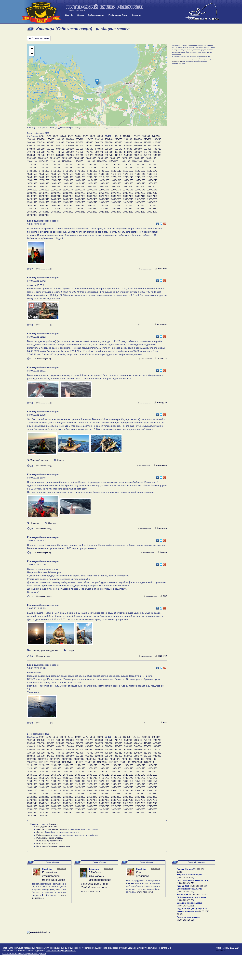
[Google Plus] (164, 223)
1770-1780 (44, 180)
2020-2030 (80, 186)
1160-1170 (102, 161)
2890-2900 (68, 212)
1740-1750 (140, 177)
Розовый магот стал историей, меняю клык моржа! (54, 876)
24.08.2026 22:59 (198, 894)
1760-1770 (32, 180)
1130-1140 (66, 161)
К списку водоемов (40, 38)
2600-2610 (116, 202)
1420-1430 (152, 167)
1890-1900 (56, 183)
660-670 (118, 149)
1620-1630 (128, 174)
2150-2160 (104, 189)
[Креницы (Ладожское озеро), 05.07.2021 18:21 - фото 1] (43, 391)
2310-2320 (32, 196)
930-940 (108, 155)
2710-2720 (116, 205)
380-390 (118, 142)
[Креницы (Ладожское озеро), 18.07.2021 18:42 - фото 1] (36, 254)
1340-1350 (56, 167)
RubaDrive (47, 869)
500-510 (99, 145)
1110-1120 (43, 161)
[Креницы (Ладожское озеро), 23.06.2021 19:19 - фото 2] (60, 635)
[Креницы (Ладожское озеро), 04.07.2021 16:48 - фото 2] (75, 508)
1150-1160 (90, 161)
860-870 (40, 155)
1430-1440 (32, 171)
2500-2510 (128, 199)
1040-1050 (91, 158)
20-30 (55, 136)
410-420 (147, 142)
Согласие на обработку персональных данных (24, 953)
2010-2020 (68, 186)
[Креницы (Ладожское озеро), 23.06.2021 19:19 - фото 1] (36, 635)
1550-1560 (44, 174)
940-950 (118, 155)
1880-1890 (44, 183)
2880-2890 (56, 212)
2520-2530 (152, 199)
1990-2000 (44, 186)
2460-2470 (80, 199)
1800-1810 (80, 180)
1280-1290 (116, 164)
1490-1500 (104, 171)
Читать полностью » (90, 891)
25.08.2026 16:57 (185, 883)
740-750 (60, 152)
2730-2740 (140, 205)
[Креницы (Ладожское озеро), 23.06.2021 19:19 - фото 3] (84, 635)
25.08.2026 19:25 (185, 877)
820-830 (138, 152)
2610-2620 (128, 202)
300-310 (40, 142)
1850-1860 (140, 180)
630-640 (89, 149)
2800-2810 (92, 208)
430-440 (31, 145)
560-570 (157, 145)
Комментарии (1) (45, 656)
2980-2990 (44, 215)
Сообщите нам (80, 128)
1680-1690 (68, 177)
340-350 (79, 142)
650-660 (108, 149)
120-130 (136, 136)
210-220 (89, 139)
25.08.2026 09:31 (198, 886)
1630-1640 (140, 174)
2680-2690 (80, 205)
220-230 (99, 139)
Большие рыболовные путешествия (53, 846)
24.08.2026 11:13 (185, 906)
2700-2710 (104, 205)
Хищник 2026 (183, 886)
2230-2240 (68, 193)
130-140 (146, 136)
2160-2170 (116, 189)
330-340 (70, 142)
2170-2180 (128, 189)
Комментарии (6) (45, 269)
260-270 (138, 139)
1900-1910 (68, 183)
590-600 (50, 149)
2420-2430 (32, 199)
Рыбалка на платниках (47, 843)
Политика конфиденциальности (61, 951)
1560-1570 (56, 174)
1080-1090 (139, 158)
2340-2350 (68, 196)
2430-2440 (44, 199)
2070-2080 (140, 186)
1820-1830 (104, 180)
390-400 (128, 142)
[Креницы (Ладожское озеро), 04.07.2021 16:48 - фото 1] (43, 508)
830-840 (147, 152)
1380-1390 (104, 167)
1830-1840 (116, 180)
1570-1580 (68, 174)
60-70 (85, 136)
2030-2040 (92, 186)
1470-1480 (80, 171)
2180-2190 (140, 189)
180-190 (60, 139)
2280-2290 (128, 193)
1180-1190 (125, 161)
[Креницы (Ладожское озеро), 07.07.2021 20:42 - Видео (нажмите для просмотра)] (43, 312)
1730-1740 (128, 177)
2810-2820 (104, 208)
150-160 (31, 139)
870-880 (50, 155)
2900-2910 (80, 212)
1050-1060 (103, 158)
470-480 (70, 145)
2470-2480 (92, 199)
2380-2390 (116, 196)
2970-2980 (32, 215)
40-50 (70, 136)
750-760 (70, 152)
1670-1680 (56, 177)
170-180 (50, 139)
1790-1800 (68, 180)
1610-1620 (116, 174)
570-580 (31, 149)
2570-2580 (80, 202)
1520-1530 (140, 171)
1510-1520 (128, 171)
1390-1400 (116, 167)
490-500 (89, 145)
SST (165, 596)
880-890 (60, 155)
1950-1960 (128, 183)
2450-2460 (68, 199)
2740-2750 (152, 205)
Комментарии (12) (46, 723)
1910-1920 (80, 183)
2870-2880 (44, 212)
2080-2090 (152, 186)
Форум (80, 15)
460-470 (60, 145)
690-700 (147, 149)
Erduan (163, 552)
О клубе (69, 15)
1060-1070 (115, 158)
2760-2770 (44, 208)
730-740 (50, 152)
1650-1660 (32, 177)
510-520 (108, 145)
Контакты (136, 15)
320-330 (60, 142)
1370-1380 (92, 167)
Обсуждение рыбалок (46, 826)
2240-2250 (80, 193)
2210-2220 (44, 193)
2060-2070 (128, 186)
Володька (162, 402)
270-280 (147, 139)
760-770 (79, 152)
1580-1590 (80, 174)
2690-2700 (92, 205)
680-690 (138, 149)
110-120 (126, 136)
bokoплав (94, 869)
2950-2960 (140, 212)
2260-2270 (104, 193)
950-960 (128, 155)
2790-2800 (80, 208)
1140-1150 (78, 161)
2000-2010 (56, 186)
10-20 (48, 136)
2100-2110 (44, 189)
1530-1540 (152, 171)
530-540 (128, 145)
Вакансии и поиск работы (189, 903)
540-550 (138, 145)
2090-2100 (32, 189)
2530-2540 (32, 202)
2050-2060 (116, 186)
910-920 (89, 155)
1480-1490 (92, 171)
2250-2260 (92, 193)
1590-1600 (92, 174)
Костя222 (162, 358)
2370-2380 (104, 196)
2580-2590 (92, 202)
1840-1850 (128, 180)
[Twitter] (161, 223)
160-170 (40, 139)
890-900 (70, 155)
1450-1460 (56, 171)
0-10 (41, 136)
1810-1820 (92, 180)
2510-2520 (140, 199)
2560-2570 (68, 202)
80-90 (100, 136)
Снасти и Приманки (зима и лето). (193, 880)
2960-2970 (152, 212)
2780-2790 (68, 208)
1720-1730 (116, 177)
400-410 (138, 142)
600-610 (60, 149)
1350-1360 (68, 167)
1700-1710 (92, 177)
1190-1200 (137, 161)
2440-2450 (56, 199)
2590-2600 (104, 202)
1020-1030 (67, 158)
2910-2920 (92, 212)
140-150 (156, 136)
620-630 (79, 149)
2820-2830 (116, 208)
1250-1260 (80, 164)
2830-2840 (128, 208)
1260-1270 (92, 164)
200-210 (79, 139)
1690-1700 (80, 177)
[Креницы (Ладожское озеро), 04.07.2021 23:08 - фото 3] (106, 445)
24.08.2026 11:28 (185, 900)
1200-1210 (149, 161)
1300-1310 (140, 164)
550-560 (147, 145)
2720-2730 (128, 205)
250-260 (128, 139)
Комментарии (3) (44, 359)
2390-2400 (128, 196)
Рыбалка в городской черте (49, 841)
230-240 (108, 139)
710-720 (31, 152)
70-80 (92, 136)
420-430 (157, 142)
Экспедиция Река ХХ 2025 (189, 889)
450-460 (50, 145)
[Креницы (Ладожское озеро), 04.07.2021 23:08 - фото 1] (42, 445)
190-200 (70, 139)
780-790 (99, 152)
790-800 (108, 152)
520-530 (118, 145)
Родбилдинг (183, 894)
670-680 (128, 149)
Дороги (39, 832)
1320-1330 (32, 167)
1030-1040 (79, 158)
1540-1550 (32, 174)
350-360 (89, 142)
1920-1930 (92, 183)
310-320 (50, 142)
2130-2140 (80, 189)
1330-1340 (44, 167)
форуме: (53, 824)
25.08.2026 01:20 (185, 891)
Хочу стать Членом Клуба (189, 875)
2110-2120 (56, 189)
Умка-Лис (162, 268)
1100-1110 (32, 161)
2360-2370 (92, 196)
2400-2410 (140, 196)
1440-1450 (44, 171)
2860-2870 (32, 212)
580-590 (40, 149)
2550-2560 (56, 202)
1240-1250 (68, 164)
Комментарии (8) (45, 529)
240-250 (118, 139)
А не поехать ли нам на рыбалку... (52, 829)
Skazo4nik (162, 324)
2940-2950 (128, 212)
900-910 (79, 155)
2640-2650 (32, 205)
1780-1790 (56, 180)
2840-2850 (140, 208)
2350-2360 (80, 196)
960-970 (138, 155)
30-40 (63, 136)
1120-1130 (55, 161)
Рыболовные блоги (117, 15)
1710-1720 (104, 177)
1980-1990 (32, 186)
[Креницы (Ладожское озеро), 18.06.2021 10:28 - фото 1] (42, 708)
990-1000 (31, 158)
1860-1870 (152, 180)
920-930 (99, 155)
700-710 (157, 149)
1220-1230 (44, 164)
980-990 (157, 155)
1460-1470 (68, 171)
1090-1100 (151, 158)
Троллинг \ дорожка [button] (39, 460)
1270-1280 (104, 164)
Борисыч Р (161, 465)
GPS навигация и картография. (192, 897)
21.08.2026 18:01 (185, 920)
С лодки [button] (61, 460)
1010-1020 (55, 158)
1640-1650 (152, 174)
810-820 (128, 152)
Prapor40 (162, 656)
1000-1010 (43, 158)
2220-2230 (56, 193)
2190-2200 (152, 189)
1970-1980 (152, 183)
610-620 (70, 149)
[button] (97, 82)
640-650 (99, 149)
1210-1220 (32, 164)
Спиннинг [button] (35, 523)
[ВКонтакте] (157, 223)
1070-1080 (127, 158)
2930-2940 (116, 212)
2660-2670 (56, 205)
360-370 (99, 142)
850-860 (31, 155)
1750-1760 (152, 177)
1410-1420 (140, 167)
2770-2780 (56, 208)
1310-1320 (152, 164)
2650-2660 (44, 205)
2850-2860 (152, 208)
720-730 (40, 152)
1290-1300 (128, 164)
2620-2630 (140, 202)
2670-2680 (68, 205)
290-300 (31, 142)
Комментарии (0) (45, 325)
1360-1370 (80, 167)
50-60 (78, 136)
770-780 (89, 152)
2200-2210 (32, 193)
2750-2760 (32, 208)
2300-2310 (152, 193)
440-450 (40, 145)
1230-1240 (56, 164)
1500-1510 (116, 171)
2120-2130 (68, 189)
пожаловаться (146, 269)
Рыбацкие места (96, 15)
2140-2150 (92, 189)
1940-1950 (116, 183)
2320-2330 (44, 196)
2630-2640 (152, 202)
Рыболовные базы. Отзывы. (49, 838)
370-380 (108, 142)
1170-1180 (113, 161)
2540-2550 (44, 202)
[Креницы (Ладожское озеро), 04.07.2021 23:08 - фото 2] (74, 445)
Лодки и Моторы (185, 869)
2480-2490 (104, 199)
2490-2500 (116, 199)
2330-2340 (56, 196)
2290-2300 (140, 193)
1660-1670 (44, 177)
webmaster (221, 951)
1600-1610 (104, 174)
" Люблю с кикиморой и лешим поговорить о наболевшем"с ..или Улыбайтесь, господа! (96, 880)
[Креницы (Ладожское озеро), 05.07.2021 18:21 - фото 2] (76, 391)
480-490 (79, 145)
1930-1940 (104, 183)
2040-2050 (104, 186)
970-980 (147, 155)
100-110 (117, 136)
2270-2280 (116, 193)
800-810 (118, 152)
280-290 (157, 139)
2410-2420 (152, 196)
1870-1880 (32, 183)
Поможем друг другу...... (188, 917)
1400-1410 (128, 167)
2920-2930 (104, 212)
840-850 (157, 152)
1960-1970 (140, 183)
